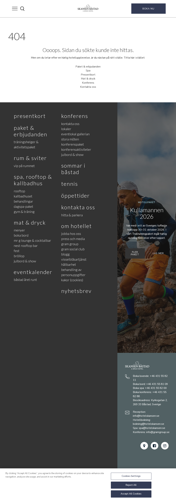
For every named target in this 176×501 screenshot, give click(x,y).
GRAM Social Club (73, 249)
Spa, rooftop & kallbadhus (33, 179)
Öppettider (75, 195)
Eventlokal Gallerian (75, 134)
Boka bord (21, 235)
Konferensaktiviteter (76, 149)
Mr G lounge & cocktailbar (32, 240)
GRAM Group (69, 244)
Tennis (69, 183)
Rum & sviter (30, 158)
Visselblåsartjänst (73, 259)
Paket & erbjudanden (88, 67)
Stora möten (70, 139)
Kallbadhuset (23, 196)
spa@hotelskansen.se (152, 428)
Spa (88, 70)
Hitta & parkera (72, 215)
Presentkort (88, 75)
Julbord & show (25, 261)
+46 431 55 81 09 (157, 384)
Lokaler (66, 129)
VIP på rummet (24, 166)
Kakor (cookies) (72, 280)
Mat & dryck (88, 79)
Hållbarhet (68, 264)
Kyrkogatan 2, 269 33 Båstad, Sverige (150, 402)
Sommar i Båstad (73, 168)
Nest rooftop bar (26, 245)
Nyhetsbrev (76, 290)
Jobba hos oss (71, 233)
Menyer (19, 230)
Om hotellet (76, 226)
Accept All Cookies (131, 493)
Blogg (65, 254)
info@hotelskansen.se (146, 416)
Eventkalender (33, 272)
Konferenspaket (72, 144)
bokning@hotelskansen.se (148, 424)
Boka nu (148, 8)
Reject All (131, 485)
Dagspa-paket (23, 206)
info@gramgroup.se (157, 432)
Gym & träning (24, 211)
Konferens (88, 83)
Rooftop (19, 191)
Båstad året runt (25, 279)
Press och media (73, 239)
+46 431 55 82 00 (156, 388)
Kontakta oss (88, 87)
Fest (16, 251)
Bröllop (19, 256)
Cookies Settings (131, 476)
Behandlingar (23, 201)
